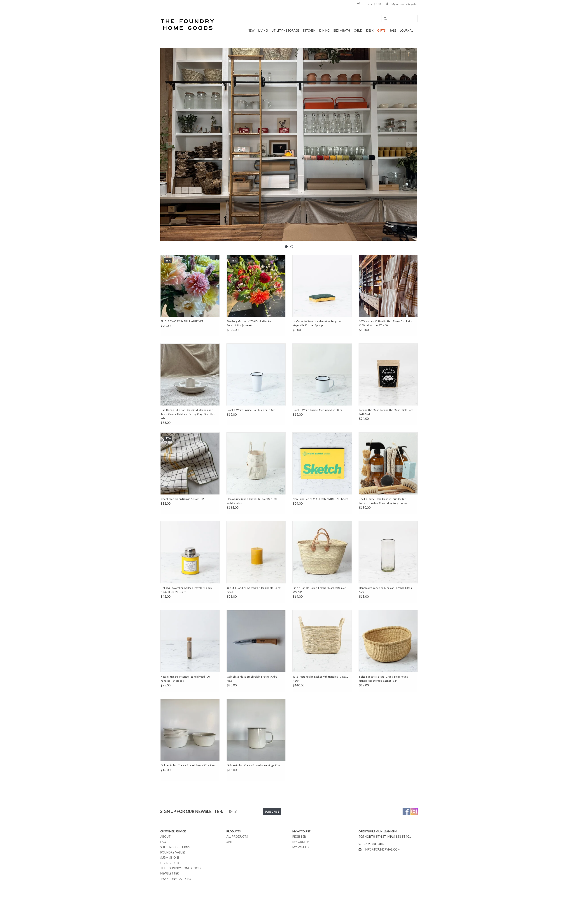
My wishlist (301, 847)
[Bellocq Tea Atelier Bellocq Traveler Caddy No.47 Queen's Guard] (190, 552)
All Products (237, 836)
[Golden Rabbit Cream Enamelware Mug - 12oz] (256, 730)
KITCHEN (309, 30)
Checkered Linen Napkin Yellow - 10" (182, 498)
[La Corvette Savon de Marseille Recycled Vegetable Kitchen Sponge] (322, 286)
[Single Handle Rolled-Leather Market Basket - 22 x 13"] (322, 552)
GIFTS (381, 30)
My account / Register (404, 4)
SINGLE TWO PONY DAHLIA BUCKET (182, 321)
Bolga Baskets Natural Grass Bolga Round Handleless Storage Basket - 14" (383, 678)
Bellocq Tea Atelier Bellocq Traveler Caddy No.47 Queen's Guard (186, 589)
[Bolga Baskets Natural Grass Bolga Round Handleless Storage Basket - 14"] (388, 641)
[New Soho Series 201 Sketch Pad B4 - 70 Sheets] (322, 463)
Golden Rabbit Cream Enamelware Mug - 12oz (253, 765)
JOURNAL (406, 30)
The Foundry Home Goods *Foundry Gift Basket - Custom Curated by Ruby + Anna (383, 500)
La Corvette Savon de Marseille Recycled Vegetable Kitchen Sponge (317, 323)
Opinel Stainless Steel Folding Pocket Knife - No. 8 (253, 678)
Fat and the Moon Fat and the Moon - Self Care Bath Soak (386, 411)
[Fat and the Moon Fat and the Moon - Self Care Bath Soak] (388, 374)
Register (299, 836)
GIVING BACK (169, 863)
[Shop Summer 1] (289, 144)
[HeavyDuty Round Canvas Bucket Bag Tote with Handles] (256, 463)
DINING (324, 30)
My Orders (300, 842)
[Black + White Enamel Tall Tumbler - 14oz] (256, 374)
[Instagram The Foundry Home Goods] (414, 811)
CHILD (358, 30)
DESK (369, 30)
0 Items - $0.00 (372, 4)
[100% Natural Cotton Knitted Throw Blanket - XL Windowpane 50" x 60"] (388, 286)
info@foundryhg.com (382, 849)
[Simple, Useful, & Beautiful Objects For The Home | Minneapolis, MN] (188, 24)
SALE (392, 30)
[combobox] (400, 18)
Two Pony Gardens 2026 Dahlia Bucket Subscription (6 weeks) (249, 323)
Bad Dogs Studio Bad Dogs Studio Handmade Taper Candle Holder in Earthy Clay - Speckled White (188, 414)
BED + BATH (341, 30)
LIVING (263, 30)
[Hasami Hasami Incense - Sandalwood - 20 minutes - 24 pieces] (190, 641)
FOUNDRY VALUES (173, 852)
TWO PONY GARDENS (175, 879)
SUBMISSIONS (169, 857)
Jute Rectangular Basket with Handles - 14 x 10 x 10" (320, 678)
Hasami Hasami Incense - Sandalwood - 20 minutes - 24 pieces (185, 678)
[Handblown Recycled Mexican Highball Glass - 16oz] (388, 552)
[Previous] (169, 145)
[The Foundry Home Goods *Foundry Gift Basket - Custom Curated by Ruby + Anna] (388, 463)
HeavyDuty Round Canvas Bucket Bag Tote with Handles (252, 500)
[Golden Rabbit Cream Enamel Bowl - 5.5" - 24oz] (190, 730)
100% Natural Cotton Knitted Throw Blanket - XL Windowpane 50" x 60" (385, 323)
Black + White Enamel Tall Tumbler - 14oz (251, 409)
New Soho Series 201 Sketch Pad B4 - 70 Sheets (320, 498)
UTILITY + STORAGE (285, 30)
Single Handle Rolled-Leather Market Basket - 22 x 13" (320, 589)
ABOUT (165, 836)
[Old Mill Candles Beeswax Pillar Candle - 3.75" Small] (256, 552)
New (251, 30)
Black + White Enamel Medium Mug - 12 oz (317, 409)
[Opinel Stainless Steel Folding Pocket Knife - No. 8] (256, 641)
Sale (229, 842)
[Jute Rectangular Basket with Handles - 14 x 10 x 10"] (322, 641)
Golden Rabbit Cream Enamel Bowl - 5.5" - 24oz (188, 765)
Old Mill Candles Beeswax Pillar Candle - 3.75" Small (254, 589)
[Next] (409, 145)
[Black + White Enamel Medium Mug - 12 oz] (322, 374)
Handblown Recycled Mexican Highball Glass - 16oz (386, 589)
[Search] (384, 19)
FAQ (163, 842)
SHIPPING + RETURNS (175, 847)
